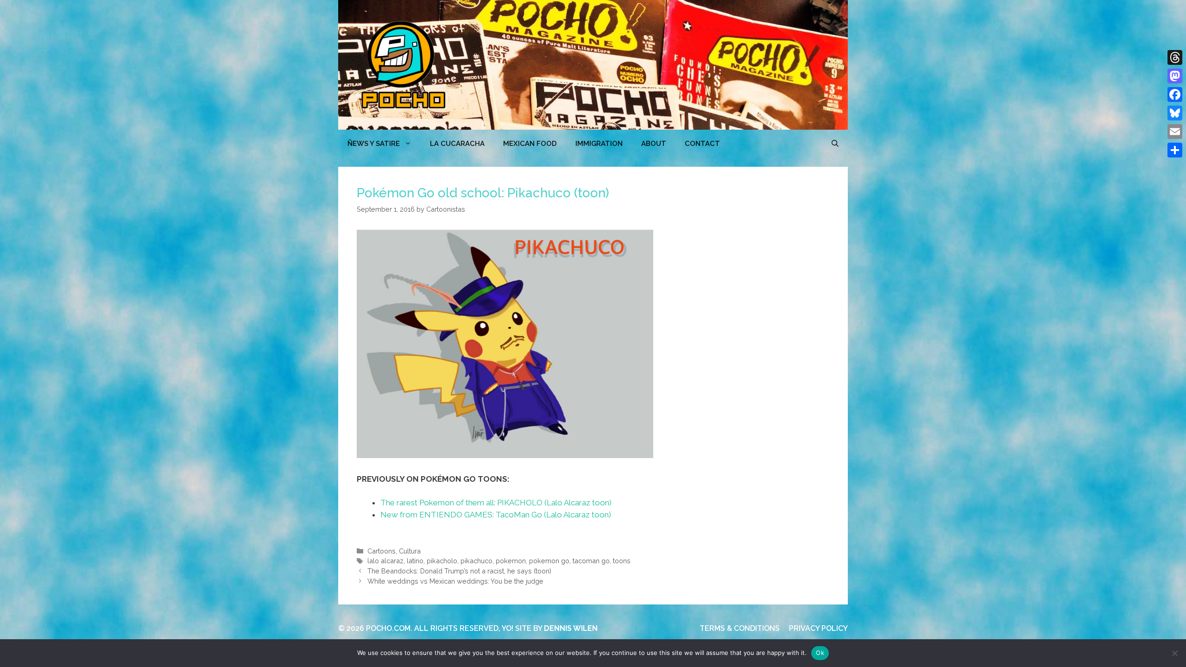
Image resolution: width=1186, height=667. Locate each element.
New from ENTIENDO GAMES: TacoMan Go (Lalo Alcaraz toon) (495, 514)
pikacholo (442, 561)
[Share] (1175, 150)
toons (622, 561)
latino (415, 561)
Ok (820, 652)
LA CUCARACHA (457, 143)
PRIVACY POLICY (818, 628)
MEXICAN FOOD (530, 143)
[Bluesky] (1175, 113)
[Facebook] (1175, 94)
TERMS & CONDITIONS (740, 628)
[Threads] (1175, 57)
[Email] (1175, 131)
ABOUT (653, 143)
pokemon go (549, 561)
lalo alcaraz (385, 561)
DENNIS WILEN (571, 628)
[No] (1174, 653)
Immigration (599, 143)
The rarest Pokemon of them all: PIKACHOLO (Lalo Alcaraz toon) (496, 502)
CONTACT (702, 143)
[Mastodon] (1175, 76)
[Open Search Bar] (835, 143)
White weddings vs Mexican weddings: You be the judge (455, 581)
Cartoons (381, 551)
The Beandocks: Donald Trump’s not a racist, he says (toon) (459, 571)
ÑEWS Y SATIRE (373, 143)
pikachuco (476, 561)
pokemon (511, 561)
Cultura (410, 551)
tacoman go (591, 561)
